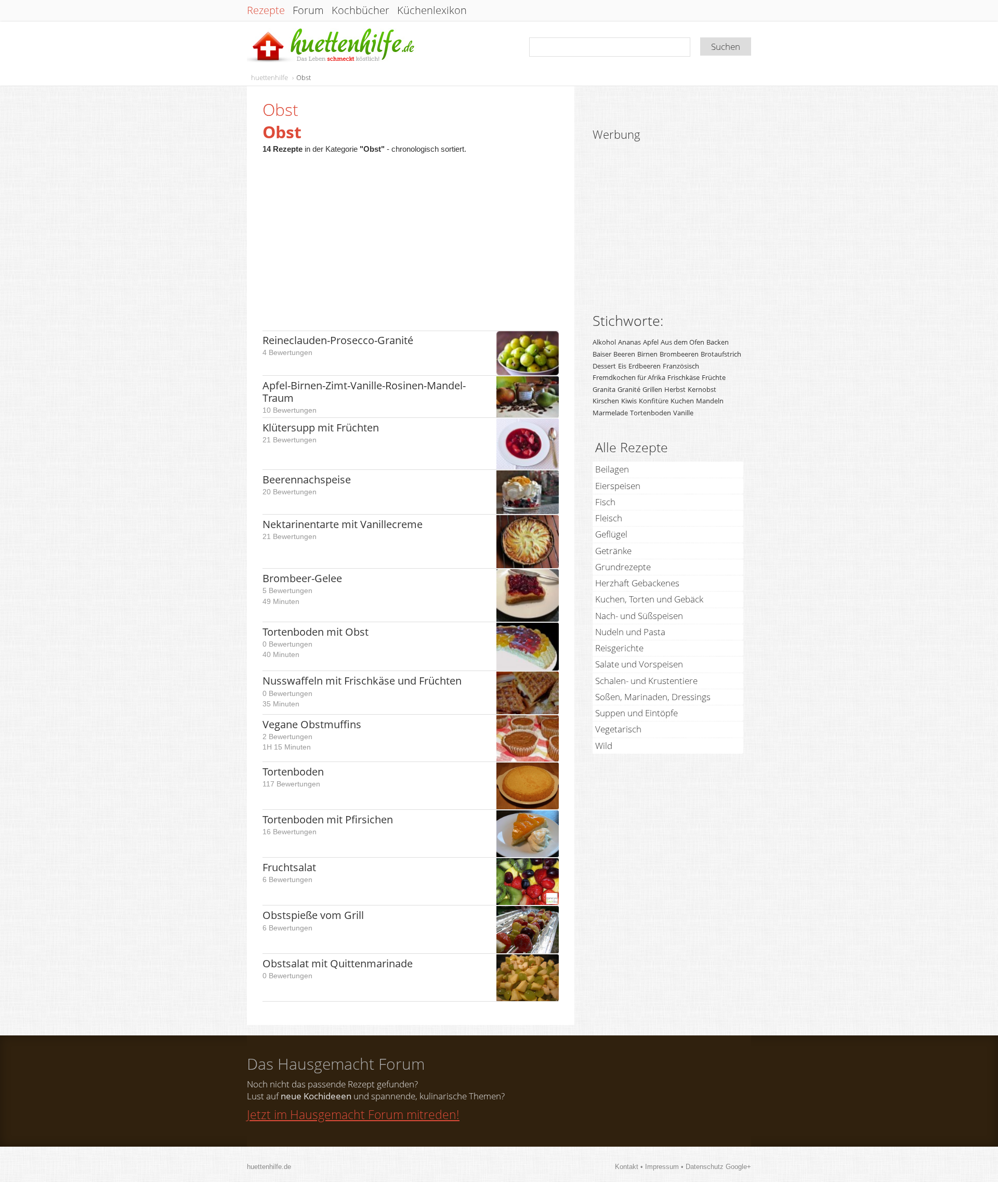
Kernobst (702, 389)
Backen (717, 342)
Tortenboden (293, 772)
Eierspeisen (617, 486)
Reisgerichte (619, 648)
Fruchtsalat (289, 867)
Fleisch (608, 518)
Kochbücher (360, 10)
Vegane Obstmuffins (311, 724)
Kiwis (629, 400)
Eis (622, 366)
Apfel (651, 342)
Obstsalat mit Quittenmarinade (337, 963)
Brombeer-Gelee (302, 578)
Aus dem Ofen (682, 342)
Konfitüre (653, 400)
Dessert (604, 366)
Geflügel (611, 534)
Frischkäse (683, 377)
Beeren (624, 354)
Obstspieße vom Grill (313, 915)
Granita (604, 389)
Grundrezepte (623, 567)
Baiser (602, 354)
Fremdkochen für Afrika (629, 377)
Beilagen (612, 469)
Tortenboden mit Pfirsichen (327, 819)
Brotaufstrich (721, 354)
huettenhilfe (269, 77)
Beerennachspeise (306, 479)
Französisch (681, 366)
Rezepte (266, 10)
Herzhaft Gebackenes (637, 583)
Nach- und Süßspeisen (639, 616)
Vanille (683, 412)
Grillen (652, 389)
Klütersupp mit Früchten (320, 428)
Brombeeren (679, 354)
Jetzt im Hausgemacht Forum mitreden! (353, 1114)
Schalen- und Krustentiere (646, 681)
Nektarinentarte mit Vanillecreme (342, 524)
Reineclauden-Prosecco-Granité (337, 340)
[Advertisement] (410, 237)
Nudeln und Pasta (630, 632)
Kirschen (606, 400)
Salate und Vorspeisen (639, 664)
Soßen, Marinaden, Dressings (653, 697)
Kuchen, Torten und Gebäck (649, 599)
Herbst (675, 389)
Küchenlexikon (432, 10)
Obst (303, 77)
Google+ (738, 1167)
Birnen (647, 354)
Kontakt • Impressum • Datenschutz (670, 1167)
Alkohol (604, 342)
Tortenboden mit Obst (315, 632)
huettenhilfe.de (269, 1167)
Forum (308, 10)
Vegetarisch (618, 729)
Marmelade (610, 412)
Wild (603, 746)
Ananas (629, 342)
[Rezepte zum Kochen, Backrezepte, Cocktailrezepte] (331, 46)
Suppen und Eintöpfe (636, 713)
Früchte (714, 377)
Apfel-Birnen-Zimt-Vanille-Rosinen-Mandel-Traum (364, 391)
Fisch (605, 502)
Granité (629, 389)
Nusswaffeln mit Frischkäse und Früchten (362, 681)
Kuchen (682, 400)
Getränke (613, 551)
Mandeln (710, 400)
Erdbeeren (644, 366)
